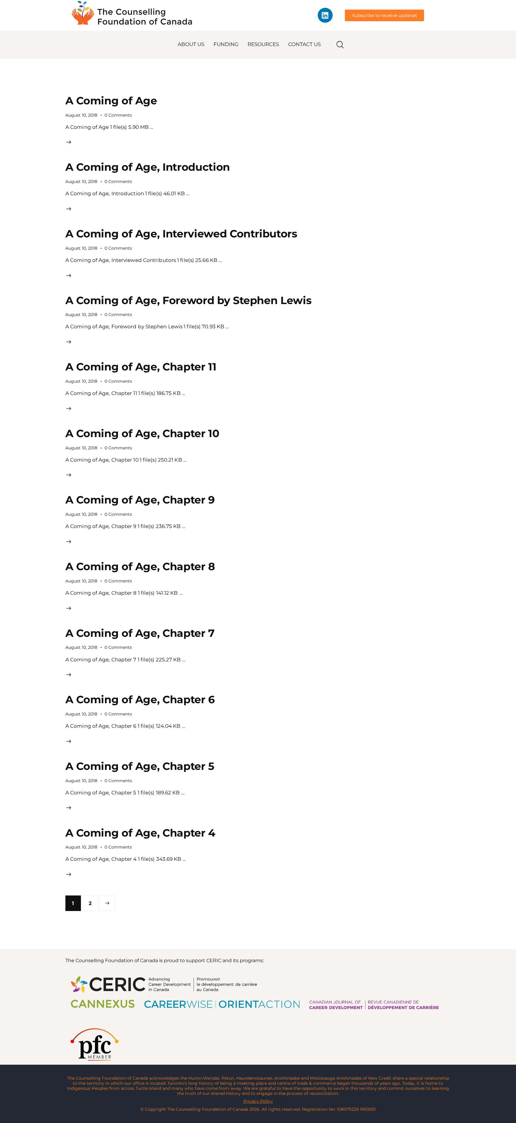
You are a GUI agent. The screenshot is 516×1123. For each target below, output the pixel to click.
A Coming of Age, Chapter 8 (140, 566)
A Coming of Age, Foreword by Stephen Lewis (188, 300)
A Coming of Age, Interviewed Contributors (181, 233)
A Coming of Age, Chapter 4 (140, 832)
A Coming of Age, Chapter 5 (139, 766)
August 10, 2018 (81, 115)
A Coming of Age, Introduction (147, 167)
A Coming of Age (111, 100)
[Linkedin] (325, 15)
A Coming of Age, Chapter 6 (140, 699)
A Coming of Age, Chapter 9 (140, 499)
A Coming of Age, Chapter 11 (140, 366)
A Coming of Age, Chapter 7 (140, 633)
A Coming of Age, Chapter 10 (142, 433)
